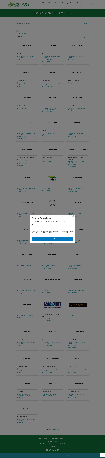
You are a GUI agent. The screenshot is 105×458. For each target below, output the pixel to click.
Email (33, 224)
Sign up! (52, 239)
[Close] (73, 216)
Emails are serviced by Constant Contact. (39, 234)
